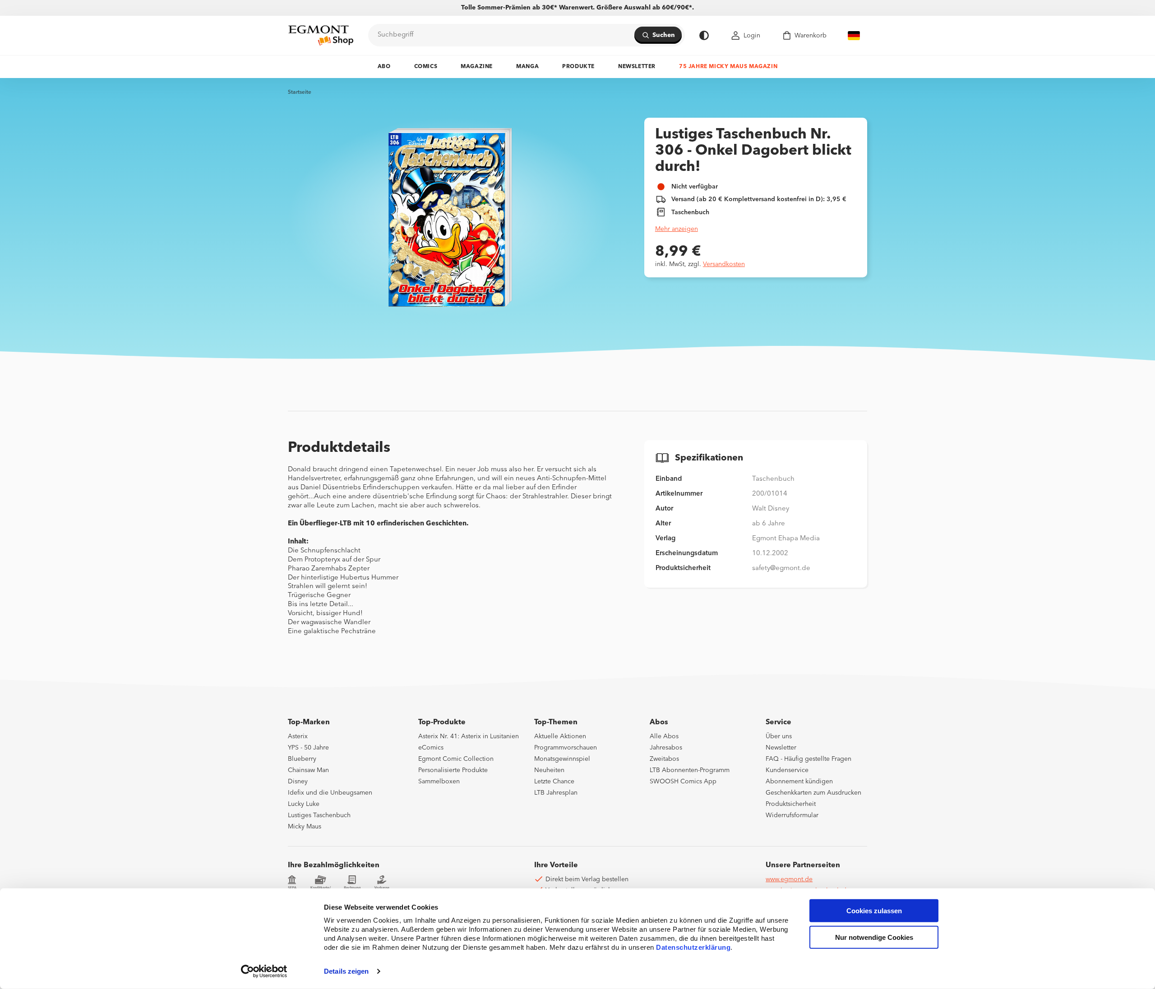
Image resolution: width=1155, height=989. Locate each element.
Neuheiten (549, 770)
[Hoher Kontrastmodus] (704, 35)
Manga (527, 66)
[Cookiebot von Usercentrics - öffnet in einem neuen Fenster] (264, 971)
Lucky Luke (303, 804)
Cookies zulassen (874, 911)
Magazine (477, 66)
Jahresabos (666, 748)
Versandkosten (724, 264)
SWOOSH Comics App (683, 781)
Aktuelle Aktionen (560, 736)
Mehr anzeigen (676, 229)
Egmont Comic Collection (456, 759)
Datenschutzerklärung (693, 947)
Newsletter (637, 66)
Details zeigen (346, 971)
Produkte (578, 66)
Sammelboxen (439, 781)
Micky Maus (304, 826)
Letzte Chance (554, 781)
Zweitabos (664, 759)
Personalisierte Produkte (453, 770)
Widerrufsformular (792, 815)
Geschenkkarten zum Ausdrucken (813, 793)
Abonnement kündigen (799, 781)
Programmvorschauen (565, 748)
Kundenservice (787, 770)
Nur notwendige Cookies (874, 937)
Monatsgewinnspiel (562, 759)
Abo (384, 66)
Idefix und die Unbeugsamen (330, 793)
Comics (426, 66)
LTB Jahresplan (556, 793)
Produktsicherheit (791, 804)
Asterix (298, 736)
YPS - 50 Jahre (308, 748)
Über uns (779, 736)
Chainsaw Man (308, 770)
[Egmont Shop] (321, 35)
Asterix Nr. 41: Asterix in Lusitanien (468, 736)
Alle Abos (664, 736)
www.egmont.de (789, 879)
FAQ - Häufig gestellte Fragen (808, 759)
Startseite (299, 92)
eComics (431, 748)
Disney (298, 781)
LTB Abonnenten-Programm (690, 770)
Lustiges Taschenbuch (319, 815)
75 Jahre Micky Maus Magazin (728, 66)
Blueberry (302, 759)
